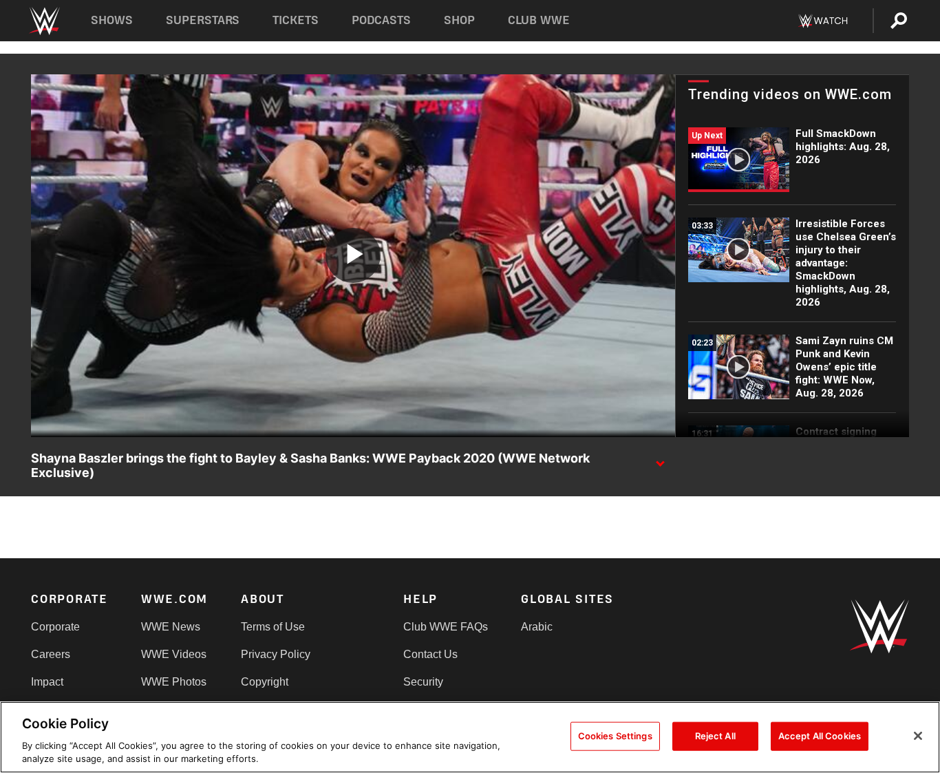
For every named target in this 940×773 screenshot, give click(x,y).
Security (423, 682)
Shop (459, 20)
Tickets (296, 20)
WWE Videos (173, 654)
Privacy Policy (275, 654)
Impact (47, 682)
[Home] (44, 21)
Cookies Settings (615, 735)
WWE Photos (173, 682)
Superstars (203, 20)
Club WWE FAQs (445, 627)
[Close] (918, 736)
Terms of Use (273, 627)
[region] (470, 737)
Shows (112, 20)
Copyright (264, 682)
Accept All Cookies (819, 735)
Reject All (715, 735)
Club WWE (539, 20)
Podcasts (381, 20)
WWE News (170, 627)
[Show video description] (660, 459)
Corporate (55, 627)
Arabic (537, 627)
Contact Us (430, 654)
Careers (50, 654)
